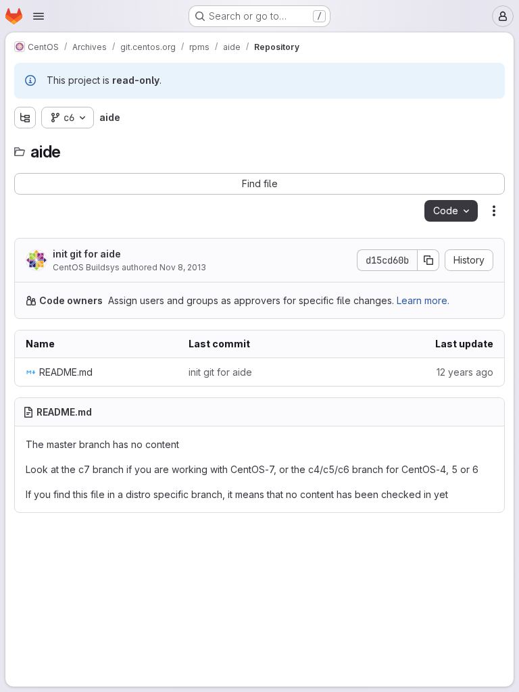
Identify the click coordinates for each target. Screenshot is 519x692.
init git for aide (87, 254)
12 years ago (465, 372)
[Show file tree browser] (25, 117)
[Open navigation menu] (38, 16)
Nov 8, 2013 (182, 267)
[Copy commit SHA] (428, 260)
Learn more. (423, 300)
